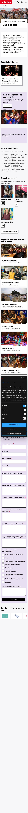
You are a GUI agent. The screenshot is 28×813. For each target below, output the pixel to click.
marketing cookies (12, 134)
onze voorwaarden (18, 101)
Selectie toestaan (14, 429)
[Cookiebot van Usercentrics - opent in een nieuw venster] (20, 378)
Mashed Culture (7, 326)
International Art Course (10, 283)
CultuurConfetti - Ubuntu (10, 370)
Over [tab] (23, 382)
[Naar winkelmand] (18, 2)
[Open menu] (25, 2)
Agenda (4, 5)
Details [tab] (14, 382)
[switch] (24, 410)
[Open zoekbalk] (22, 2)
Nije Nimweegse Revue (9, 261)
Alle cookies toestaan (14, 424)
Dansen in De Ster (8, 348)
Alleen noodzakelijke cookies (14, 433)
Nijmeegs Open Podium (10, 81)
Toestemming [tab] (5, 382)
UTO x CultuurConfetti (9, 305)
